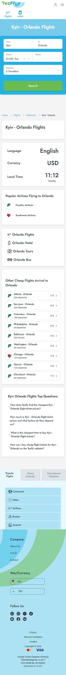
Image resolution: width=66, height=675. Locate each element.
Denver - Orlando (23, 364)
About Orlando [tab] (30, 475)
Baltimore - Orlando (24, 334)
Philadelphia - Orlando (26, 324)
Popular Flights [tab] (10, 474)
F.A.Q (13, 553)
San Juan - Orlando (24, 304)
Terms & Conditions (33, 637)
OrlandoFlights (23, 234)
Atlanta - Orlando (23, 294)
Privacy (33, 632)
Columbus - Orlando (25, 314)
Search (33, 86)
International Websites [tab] (53, 475)
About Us (15, 546)
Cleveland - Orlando (25, 374)
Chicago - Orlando (24, 354)
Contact (14, 560)
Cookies (33, 641)
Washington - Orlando (25, 344)
